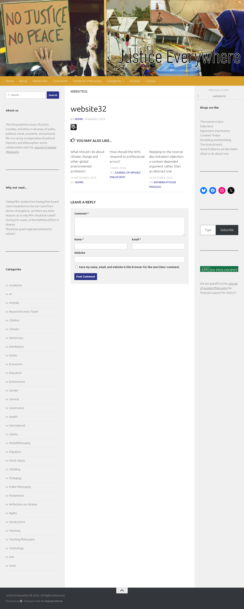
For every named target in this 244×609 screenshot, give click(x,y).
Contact (150, 81)
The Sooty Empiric (211, 144)
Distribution (16, 346)
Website (79, 252)
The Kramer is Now (212, 121)
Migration (15, 451)
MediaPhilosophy (19, 443)
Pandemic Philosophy (87, 81)
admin (79, 119)
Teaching (14, 530)
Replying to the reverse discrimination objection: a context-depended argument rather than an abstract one (166, 161)
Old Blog (14, 469)
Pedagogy (15, 478)
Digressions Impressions (215, 130)
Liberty (13, 434)
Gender (13, 390)
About (23, 81)
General (14, 399)
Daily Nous (206, 126)
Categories (114, 81)
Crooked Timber (210, 135)
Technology (16, 548)
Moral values (17, 460)
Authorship (40, 81)
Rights (13, 513)
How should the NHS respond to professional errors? (127, 156)
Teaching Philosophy (22, 539)
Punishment (16, 495)
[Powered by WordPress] (21, 601)
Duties (13, 355)
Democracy (16, 337)
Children (14, 320)
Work (12, 565)
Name (79, 239)
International (17, 425)
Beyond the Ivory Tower (24, 311)
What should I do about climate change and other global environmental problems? (87, 161)
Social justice (17, 521)
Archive (135, 81)
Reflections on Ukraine (23, 504)
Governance (16, 408)
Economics (16, 364)
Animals (14, 302)
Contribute (60, 81)
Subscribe (227, 230)
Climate (14, 329)
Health (13, 416)
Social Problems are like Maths (219, 149)
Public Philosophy (20, 486)
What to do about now (214, 153)
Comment (81, 213)
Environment (17, 381)
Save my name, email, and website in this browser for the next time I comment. (129, 267)
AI (10, 294)
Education (15, 373)
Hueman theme (54, 601)
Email (136, 239)
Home (10, 81)
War (11, 557)
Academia (15, 285)
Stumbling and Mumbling (215, 140)
